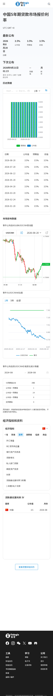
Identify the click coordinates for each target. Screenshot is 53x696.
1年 (6, 300)
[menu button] (4, 4)
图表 (7, 657)
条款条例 (44, 669)
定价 (42, 661)
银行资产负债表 (13, 452)
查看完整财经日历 (26, 567)
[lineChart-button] (46, 91)
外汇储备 (10, 440)
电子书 (27, 661)
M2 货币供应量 (12, 446)
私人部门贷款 (12, 463)
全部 (18, 300)
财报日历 (9, 665)
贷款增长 (10, 457)
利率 (8, 474)
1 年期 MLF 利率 (13, 486)
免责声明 (44, 665)
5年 (12, 300)
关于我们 (44, 657)
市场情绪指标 (11, 669)
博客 (26, 657)
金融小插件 (10, 677)
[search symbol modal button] (49, 4)
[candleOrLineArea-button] (21, 232)
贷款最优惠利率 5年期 (16, 480)
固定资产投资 (12, 469)
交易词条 (28, 665)
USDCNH (10, 232)
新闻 (7, 673)
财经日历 (9, 661)
